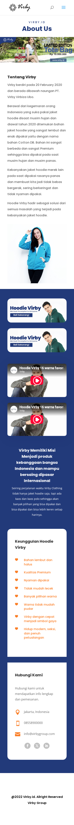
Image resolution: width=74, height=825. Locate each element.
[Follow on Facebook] (27, 746)
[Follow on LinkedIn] (46, 746)
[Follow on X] (37, 746)
